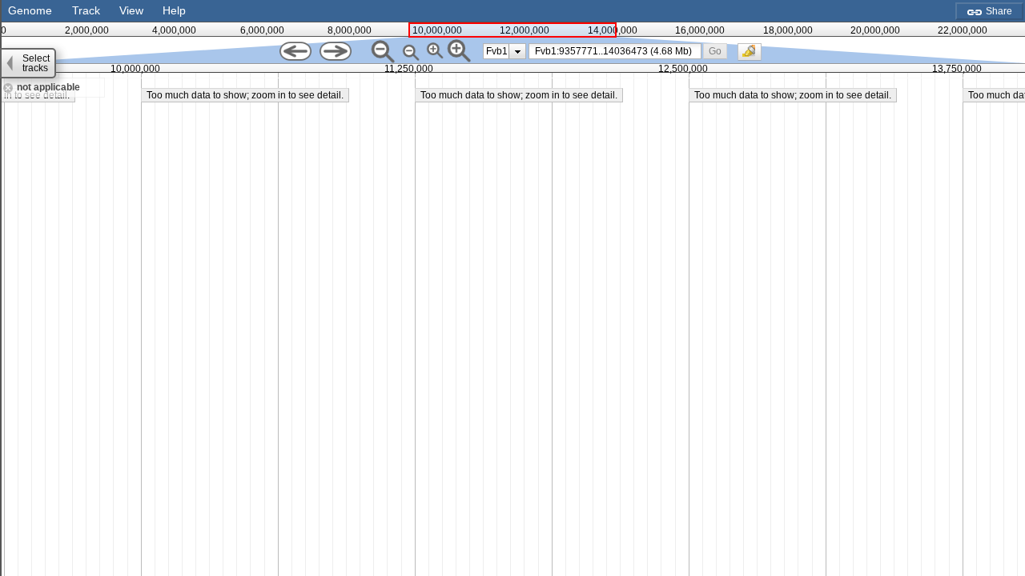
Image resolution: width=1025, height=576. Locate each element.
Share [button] (997, 11)
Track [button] (86, 10)
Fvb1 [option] (497, 51)
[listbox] (504, 51)
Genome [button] (30, 10)
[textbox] (618, 51)
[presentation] (518, 51)
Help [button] (174, 10)
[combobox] (615, 51)
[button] (715, 51)
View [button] (131, 10)
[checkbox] (754, 56)
